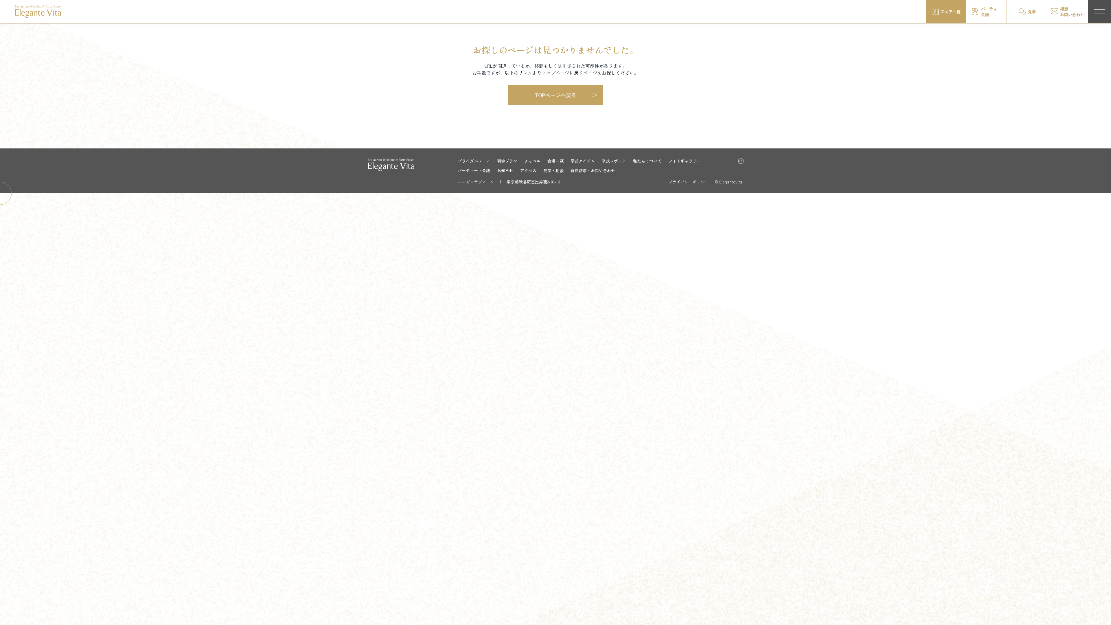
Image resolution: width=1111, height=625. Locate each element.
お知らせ (505, 170)
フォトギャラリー (684, 161)
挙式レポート (614, 161)
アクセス (528, 170)
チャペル (532, 161)
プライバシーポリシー (688, 182)
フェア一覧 (950, 11)
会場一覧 (555, 161)
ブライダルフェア (474, 161)
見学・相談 (553, 170)
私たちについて (647, 161)
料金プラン (507, 161)
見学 (1032, 11)
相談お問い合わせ (1072, 11)
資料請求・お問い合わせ (593, 170)
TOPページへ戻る (555, 95)
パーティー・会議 (474, 170)
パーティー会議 (991, 11)
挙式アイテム (583, 161)
